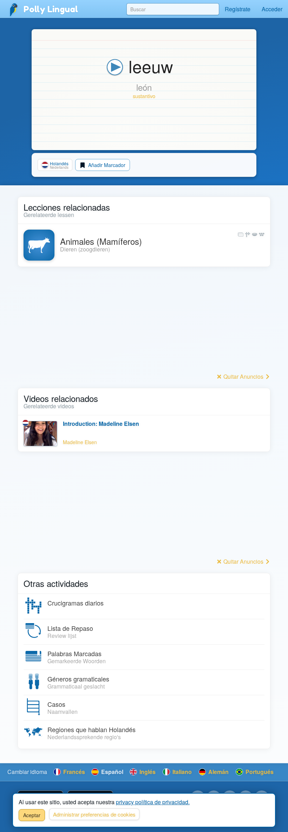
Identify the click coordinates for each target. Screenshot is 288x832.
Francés (73, 772)
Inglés (147, 772)
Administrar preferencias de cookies (94, 814)
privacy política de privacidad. (153, 802)
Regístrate (237, 9)
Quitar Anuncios (243, 376)
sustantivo (144, 96)
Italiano (181, 772)
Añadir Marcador (106, 164)
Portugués (259, 772)
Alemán (218, 772)
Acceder (272, 9)
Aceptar (31, 815)
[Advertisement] (144, 322)
